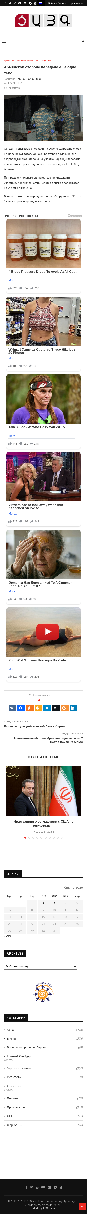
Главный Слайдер (25, 60)
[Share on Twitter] (56, 708)
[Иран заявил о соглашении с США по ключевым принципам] (43, 791)
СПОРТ (45, 1116)
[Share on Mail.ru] (38, 708)
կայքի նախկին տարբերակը (43, 1204)
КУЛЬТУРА (45, 1077)
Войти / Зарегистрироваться (65, 3)
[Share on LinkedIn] (73, 708)
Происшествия (45, 1107)
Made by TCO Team (44, 1208)
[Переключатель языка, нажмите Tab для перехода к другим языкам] (41, 3)
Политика (45, 1098)
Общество (45, 60)
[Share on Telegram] (47, 708)
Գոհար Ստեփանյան (29, 78)
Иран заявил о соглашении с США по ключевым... (44, 824)
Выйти (45, 9)
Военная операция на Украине (45, 1047)
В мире (45, 1038)
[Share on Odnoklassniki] (30, 708)
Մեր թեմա (45, 1125)
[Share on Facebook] (21, 708)
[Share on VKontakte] (12, 708)
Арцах (7, 60)
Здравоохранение (45, 1068)
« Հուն (8, 936)
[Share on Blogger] (65, 708)
